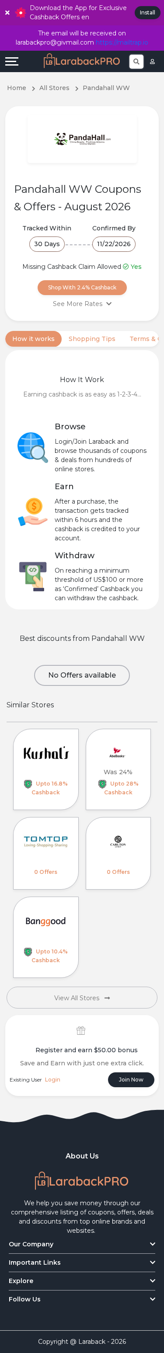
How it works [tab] (33, 339)
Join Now (131, 1079)
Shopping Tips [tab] (92, 339)
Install (147, 12)
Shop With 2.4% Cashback (82, 287)
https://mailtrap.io (122, 42)
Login (52, 1079)
